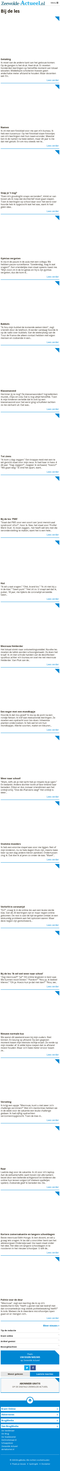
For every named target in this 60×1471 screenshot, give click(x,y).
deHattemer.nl (7, 1449)
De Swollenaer (8, 1430)
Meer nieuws (50, 1325)
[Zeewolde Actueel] (22, 3)
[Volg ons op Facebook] (33, 1367)
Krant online (7, 1336)
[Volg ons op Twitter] (27, 1367)
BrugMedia (20, 1460)
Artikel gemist (8, 1341)
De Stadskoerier (8, 1437)
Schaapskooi (7, 1443)
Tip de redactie (8, 1330)
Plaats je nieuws (19, 1464)
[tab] (15, 1374)
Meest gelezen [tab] (15, 1374)
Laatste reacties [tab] (44, 1374)
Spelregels (33, 1464)
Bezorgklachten (9, 1346)
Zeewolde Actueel (9, 1446)
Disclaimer (45, 1464)
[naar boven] (30, 1400)
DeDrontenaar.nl (8, 1440)
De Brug (5, 1433)
